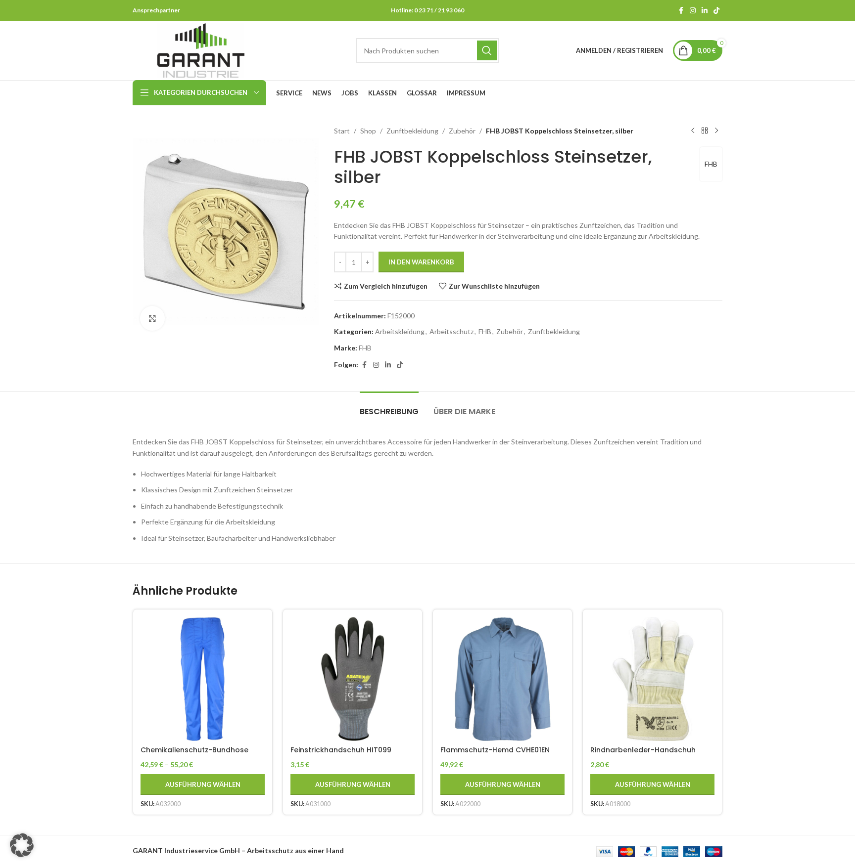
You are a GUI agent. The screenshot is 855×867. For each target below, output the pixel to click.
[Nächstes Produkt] (716, 131)
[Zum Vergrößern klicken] (152, 318)
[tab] (389, 406)
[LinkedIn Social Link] (705, 10)
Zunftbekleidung (412, 131)
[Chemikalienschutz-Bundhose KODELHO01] (203, 679)
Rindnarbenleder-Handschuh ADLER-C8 (643, 755)
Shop (368, 131)
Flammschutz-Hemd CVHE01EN (495, 750)
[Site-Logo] (200, 49)
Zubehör (462, 131)
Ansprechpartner (156, 10)
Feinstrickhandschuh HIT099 (340, 750)
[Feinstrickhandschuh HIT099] (352, 679)
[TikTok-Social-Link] (716, 10)
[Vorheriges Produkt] (693, 131)
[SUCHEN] (487, 50)
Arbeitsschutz (451, 331)
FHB (711, 164)
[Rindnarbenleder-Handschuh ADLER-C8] (652, 679)
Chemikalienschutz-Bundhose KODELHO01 (194, 755)
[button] (22, 845)
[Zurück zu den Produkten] (705, 131)
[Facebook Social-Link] (681, 10)
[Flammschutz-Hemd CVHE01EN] (502, 679)
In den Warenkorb (421, 262)
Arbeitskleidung (400, 331)
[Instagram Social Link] (693, 10)
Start (342, 131)
